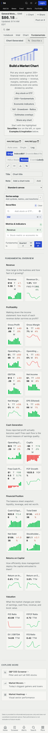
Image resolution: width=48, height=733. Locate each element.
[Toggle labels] (26, 165)
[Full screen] (8, 165)
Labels (39, 159)
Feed (21, 8)
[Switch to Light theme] (35, 3)
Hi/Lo (10, 159)
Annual (38, 244)
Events (32, 159)
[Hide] (38, 217)
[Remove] (40, 217)
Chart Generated (14, 40)
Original (10, 153)
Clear (40, 205)
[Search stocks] (26, 3)
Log (32, 147)
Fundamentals (38, 35)
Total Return (38, 153)
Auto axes (13, 147)
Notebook (8, 35)
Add (39, 181)
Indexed (17, 153)
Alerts (29, 8)
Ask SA (6, 8)
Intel (18, 35)
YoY (22, 153)
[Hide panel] (40, 197)
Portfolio (38, 8)
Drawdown (29, 153)
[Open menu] (31, 3)
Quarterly (23, 244)
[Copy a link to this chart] (14, 165)
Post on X (40, 20)
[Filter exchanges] (40, 211)
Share (42, 14)
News (14, 8)
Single (23, 147)
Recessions (24, 159)
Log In (42, 3)
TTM (31, 244)
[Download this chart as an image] (20, 165)
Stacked (16, 159)
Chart (31, 14)
